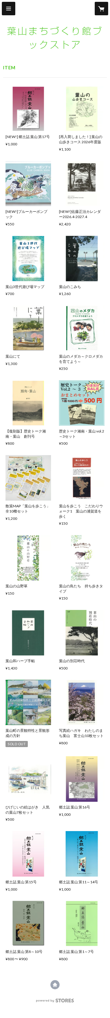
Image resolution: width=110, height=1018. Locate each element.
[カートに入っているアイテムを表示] (101, 8)
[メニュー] (8, 8)
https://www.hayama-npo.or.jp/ (55, 984)
